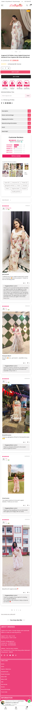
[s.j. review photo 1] (16, 333)
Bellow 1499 (4, 679)
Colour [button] (18, 185)
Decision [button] (25, 185)
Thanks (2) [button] (24, 182)
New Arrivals (4, 684)
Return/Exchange (5, 689)
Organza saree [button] (15, 188)
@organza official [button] (9, 185)
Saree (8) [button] (7, 182)
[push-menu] (2, 5)
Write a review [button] (16, 156)
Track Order (4, 692)
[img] (5, 206)
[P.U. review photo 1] (16, 479)
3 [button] (16, 610)
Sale (2, 682)
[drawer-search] (27, 5)
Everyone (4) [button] (15, 182)
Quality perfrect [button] (16, 191)
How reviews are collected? (8, 614)
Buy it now (16, 76)
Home (2, 664)
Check (28, 95)
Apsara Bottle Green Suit (12, 706)
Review (3, 687)
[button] (10, 145)
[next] (20, 51)
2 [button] (14, 610)
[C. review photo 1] (16, 408)
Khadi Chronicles (5, 674)
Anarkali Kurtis (4, 671)
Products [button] (24, 188)
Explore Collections (6, 669)
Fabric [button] (7, 188)
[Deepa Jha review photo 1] (16, 242)
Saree (2, 666)
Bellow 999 (4, 676)
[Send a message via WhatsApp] (29, 701)
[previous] (12, 51)
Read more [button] (6, 298)
